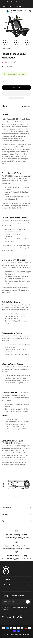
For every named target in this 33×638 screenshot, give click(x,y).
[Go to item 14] (3, 42)
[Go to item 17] (10, 42)
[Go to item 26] (30, 42)
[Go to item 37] (26, 45)
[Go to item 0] (3, 40)
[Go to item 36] (24, 45)
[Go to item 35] (22, 45)
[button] (16, 93)
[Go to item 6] (14, 40)
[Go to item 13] (30, 40)
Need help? (27, 106)
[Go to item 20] (16, 42)
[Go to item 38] (28, 45)
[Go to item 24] (25, 42)
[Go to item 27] (4, 45)
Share (6, 106)
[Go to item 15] (5, 42)
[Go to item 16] (8, 42)
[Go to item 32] (15, 45)
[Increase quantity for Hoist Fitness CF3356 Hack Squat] (12, 81)
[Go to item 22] (21, 42)
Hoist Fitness (6, 49)
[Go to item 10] (23, 40)
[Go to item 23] (23, 42)
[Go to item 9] (21, 40)
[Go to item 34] (20, 45)
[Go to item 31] (13, 45)
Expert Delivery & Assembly (16, 556)
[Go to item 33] (17, 45)
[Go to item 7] (16, 40)
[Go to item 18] (12, 42)
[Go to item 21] (19, 42)
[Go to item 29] (9, 45)
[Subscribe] (28, 602)
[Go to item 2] (5, 40)
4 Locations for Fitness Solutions (16, 546)
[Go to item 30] (11, 45)
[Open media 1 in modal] (28, 17)
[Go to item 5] (12, 40)
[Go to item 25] (27, 42)
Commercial (20, 6)
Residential (7, 6)
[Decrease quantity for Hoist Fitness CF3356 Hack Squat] (4, 81)
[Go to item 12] (27, 40)
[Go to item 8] (19, 40)
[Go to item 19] (14, 42)
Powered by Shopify (23, 634)
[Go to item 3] (8, 40)
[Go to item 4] (10, 40)
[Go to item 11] (25, 40)
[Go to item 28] (7, 45)
